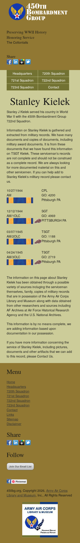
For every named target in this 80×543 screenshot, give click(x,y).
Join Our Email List (20, 466)
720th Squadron (53, 73)
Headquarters (22, 73)
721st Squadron (22, 80)
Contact (53, 87)
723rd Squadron (22, 87)
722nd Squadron (53, 80)
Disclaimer (14, 424)
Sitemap (12, 419)
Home (11, 382)
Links (10, 414)
